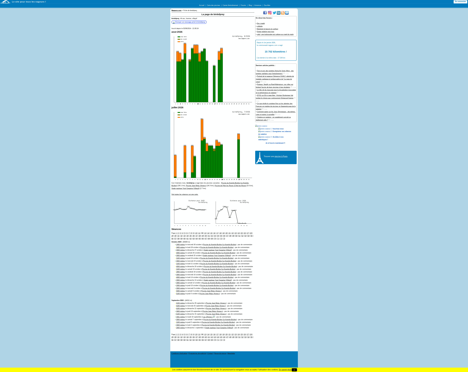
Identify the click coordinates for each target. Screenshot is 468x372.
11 (199, 233)
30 (175, 236)
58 (178, 239)
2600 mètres (180, 328)
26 (245, 233)
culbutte (260, 26)
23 (236, 233)
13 (205, 233)
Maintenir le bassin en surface (267, 29)
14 (208, 233)
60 (184, 239)
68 (209, 239)
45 (221, 236)
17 (217, 233)
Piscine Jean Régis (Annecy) (196, 186)
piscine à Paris (281, 156)
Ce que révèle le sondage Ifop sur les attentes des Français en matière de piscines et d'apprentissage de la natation (276, 106)
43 (215, 236)
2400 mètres (180, 244)
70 (215, 239)
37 (197, 236)
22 (233, 233)
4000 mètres (180, 253)
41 (209, 236)
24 (239, 233)
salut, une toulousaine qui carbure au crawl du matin (275, 34)
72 (221, 239)
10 (196, 233)
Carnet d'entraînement (230, 5)
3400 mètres (180, 247)
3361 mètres (180, 317)
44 (218, 236)
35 (190, 236)
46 (224, 236)
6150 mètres (180, 303)
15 (211, 233)
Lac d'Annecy (208, 317)
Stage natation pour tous (265, 32)
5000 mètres (180, 291)
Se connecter (460, 1)
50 (236, 236)
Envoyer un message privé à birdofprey (190, 22)
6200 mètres (180, 306)
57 (175, 239)
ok (294, 370)
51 (239, 236)
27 (248, 233)
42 (212, 236)
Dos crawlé (261, 23)
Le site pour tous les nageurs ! (29, 2)
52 (242, 236)
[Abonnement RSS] (283, 14)
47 (227, 236)
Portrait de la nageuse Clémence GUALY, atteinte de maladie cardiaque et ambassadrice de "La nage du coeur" (275, 79)
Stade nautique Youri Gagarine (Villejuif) (185, 188)
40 (206, 236)
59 (181, 239)
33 (184, 236)
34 (187, 236)
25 (242, 233)
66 (203, 239)
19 (223, 233)
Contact (210, 353)
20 (226, 233)
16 (214, 233)
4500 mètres (180, 266)
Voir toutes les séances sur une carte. (184, 194)
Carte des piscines (213, 5)
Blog (250, 5)
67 (206, 239)
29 (172, 236)
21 (229, 233)
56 (172, 239)
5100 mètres (180, 294)
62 (190, 239)
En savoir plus (285, 370)
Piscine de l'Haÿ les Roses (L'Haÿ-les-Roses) (230, 186)
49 (233, 236)
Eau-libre (267, 5)
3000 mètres (180, 255)
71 (218, 239)
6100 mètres (180, 314)
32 (181, 236)
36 (194, 236)
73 (224, 239)
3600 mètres (180, 311)
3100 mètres (180, 258)
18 (220, 233)
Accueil (201, 5)
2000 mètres (180, 285)
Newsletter (231, 353)
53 (245, 236)
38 (200, 236)
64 (197, 239)
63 (194, 239)
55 (251, 236)
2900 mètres (180, 272)
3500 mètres (180, 250)
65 (200, 239)
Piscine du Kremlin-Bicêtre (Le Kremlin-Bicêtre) (219, 244)
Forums (243, 5)
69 (212, 239)
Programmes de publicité (197, 353)
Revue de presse (220, 353)
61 (187, 239)
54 (248, 236)
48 (230, 236)
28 (251, 233)
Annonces (257, 5)
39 (203, 236)
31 (178, 236)
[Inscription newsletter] (287, 14)
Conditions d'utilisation (179, 353)
